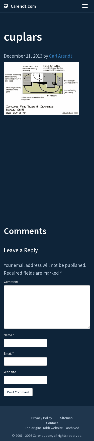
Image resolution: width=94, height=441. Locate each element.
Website (10, 372)
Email (9, 353)
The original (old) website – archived (52, 428)
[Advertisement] (47, 174)
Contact (52, 423)
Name (9, 335)
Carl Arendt (60, 56)
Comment (11, 281)
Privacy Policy (41, 418)
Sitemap (66, 418)
